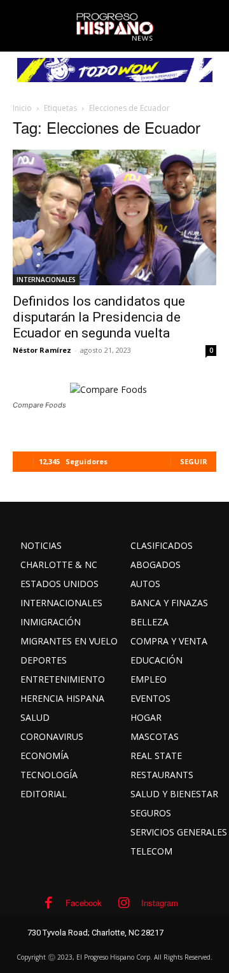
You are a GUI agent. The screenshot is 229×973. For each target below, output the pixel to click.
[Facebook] (48, 903)
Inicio (22, 108)
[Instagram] (124, 903)
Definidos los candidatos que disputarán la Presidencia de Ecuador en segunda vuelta (99, 317)
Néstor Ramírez (42, 350)
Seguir (193, 461)
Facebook (84, 903)
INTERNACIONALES (46, 279)
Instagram (159, 903)
